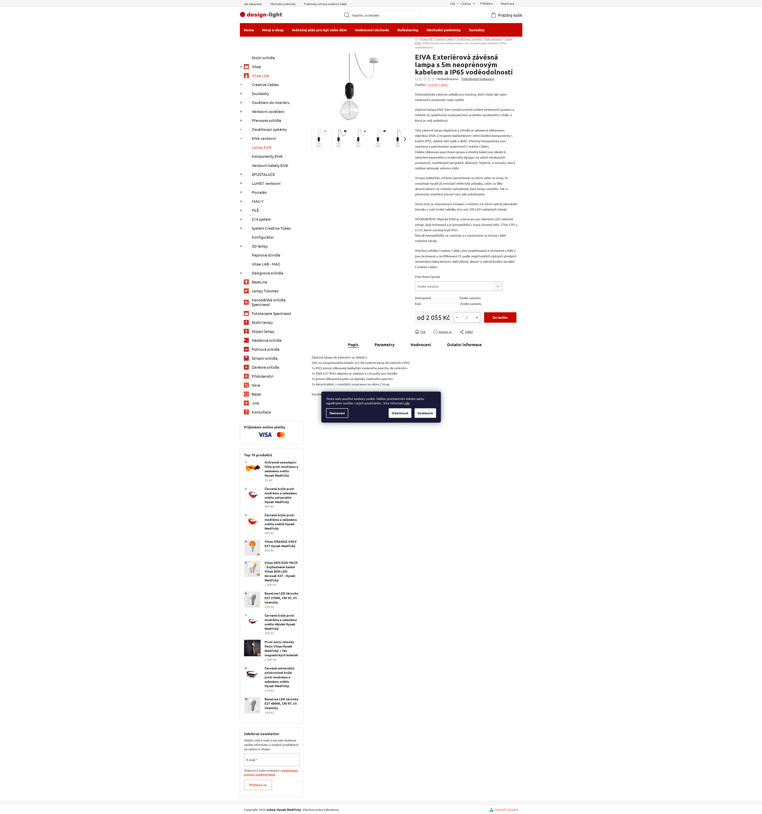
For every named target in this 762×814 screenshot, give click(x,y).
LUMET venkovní (266, 183)
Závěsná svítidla (265, 367)
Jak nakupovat (253, 4)
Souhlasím (425, 413)
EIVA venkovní (264, 138)
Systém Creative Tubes (271, 228)
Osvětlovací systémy (269, 129)
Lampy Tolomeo (265, 290)
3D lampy (260, 246)
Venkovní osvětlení (268, 111)
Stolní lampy (262, 322)
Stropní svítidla (265, 358)
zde (407, 403)
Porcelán (259, 192)
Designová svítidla (267, 272)
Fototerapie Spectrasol (271, 313)
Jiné (255, 403)
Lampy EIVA (262, 147)
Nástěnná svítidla (266, 340)
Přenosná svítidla (266, 120)
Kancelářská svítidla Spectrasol (268, 302)
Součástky (260, 93)
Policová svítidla (265, 349)
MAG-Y (258, 201)
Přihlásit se (258, 785)
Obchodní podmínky (283, 4)
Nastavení (337, 413)
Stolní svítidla (263, 57)
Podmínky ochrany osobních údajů (325, 4)
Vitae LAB (260, 75)
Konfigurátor (263, 237)
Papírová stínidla (266, 255)
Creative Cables (265, 84)
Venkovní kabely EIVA (270, 165)
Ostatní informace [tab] (464, 344)
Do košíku (500, 317)
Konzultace (261, 411)
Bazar (256, 394)
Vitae (256, 66)
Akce (256, 385)
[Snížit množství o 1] (457, 317)
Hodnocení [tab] (421, 344)
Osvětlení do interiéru (271, 102)
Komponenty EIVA (267, 156)
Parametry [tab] (385, 344)
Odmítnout (400, 413)
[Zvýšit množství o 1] (477, 317)
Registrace (507, 3)
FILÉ (255, 210)
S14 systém (261, 219)
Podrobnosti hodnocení (477, 79)
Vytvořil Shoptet (506, 809)
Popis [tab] (353, 344)
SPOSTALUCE (263, 174)
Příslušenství (263, 376)
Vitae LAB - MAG (266, 264)
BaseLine (259, 281)
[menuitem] (249, 30)
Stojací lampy (263, 331)
